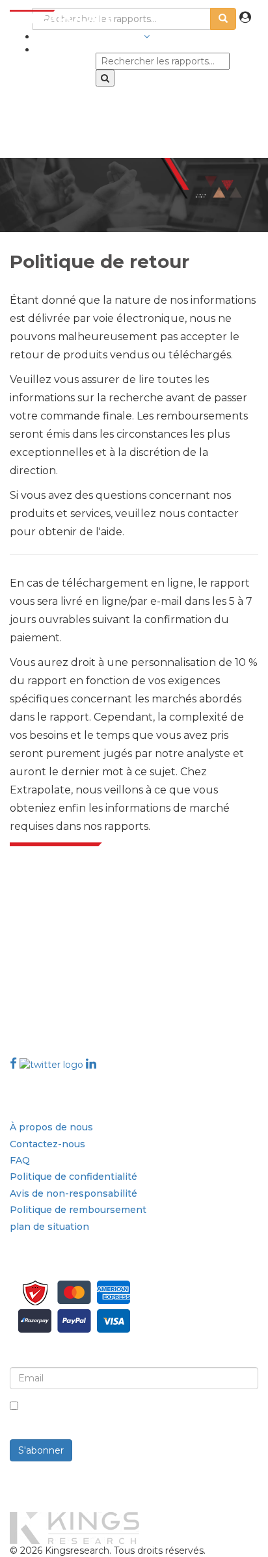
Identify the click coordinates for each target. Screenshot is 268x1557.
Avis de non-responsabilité (73, 1193)
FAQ (20, 1160)
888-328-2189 (44, 1003)
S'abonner (41, 1450)
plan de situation (49, 1226)
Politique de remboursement (78, 1210)
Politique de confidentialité (73, 1176)
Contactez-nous (47, 1144)
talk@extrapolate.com (60, 987)
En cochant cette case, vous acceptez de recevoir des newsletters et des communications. (141, 1413)
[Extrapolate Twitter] (53, 1063)
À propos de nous (51, 1127)
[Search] (105, 78)
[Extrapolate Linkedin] (91, 1063)
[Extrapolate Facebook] (13, 1063)
